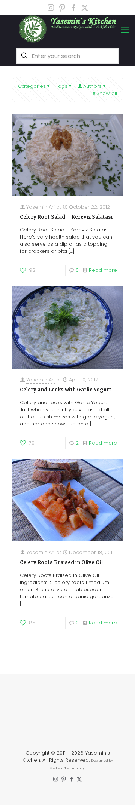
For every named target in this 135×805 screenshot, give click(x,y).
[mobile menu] (124, 30)
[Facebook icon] (73, 8)
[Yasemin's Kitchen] (67, 29)
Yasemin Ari (40, 207)
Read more (103, 270)
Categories (32, 86)
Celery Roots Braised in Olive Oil (61, 562)
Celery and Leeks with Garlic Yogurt (65, 390)
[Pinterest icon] (62, 8)
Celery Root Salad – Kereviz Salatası (66, 217)
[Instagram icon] (51, 8)
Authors (92, 86)
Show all (106, 93)
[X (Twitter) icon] (84, 8)
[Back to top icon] (120, 741)
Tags (62, 86)
